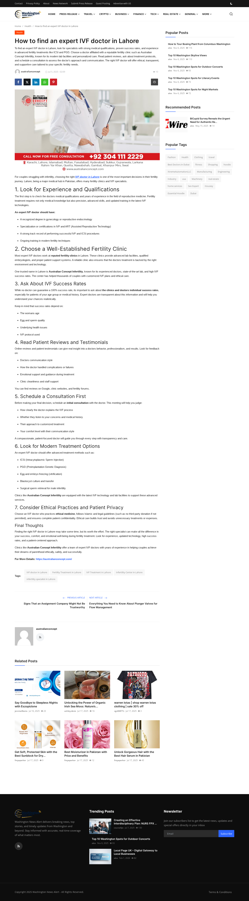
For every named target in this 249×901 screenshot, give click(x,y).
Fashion (172, 157)
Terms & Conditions (220, 892)
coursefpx (118, 827)
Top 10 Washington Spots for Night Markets (193, 89)
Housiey (209, 186)
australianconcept (46, 628)
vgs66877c (119, 711)
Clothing (198, 157)
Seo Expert (193, 186)
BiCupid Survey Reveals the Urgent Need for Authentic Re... (210, 120)
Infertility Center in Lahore (129, 572)
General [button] (190, 14)
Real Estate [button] (170, 14)
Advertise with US (122, 3)
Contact (19, 3)
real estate (213, 178)
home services (175, 186)
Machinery (197, 178)
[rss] (19, 846)
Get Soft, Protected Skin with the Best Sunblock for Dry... (36, 753)
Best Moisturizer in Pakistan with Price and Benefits (85, 753)
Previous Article (76, 597)
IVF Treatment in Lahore (98, 572)
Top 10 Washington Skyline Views (187, 55)
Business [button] (121, 14)
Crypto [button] (104, 14)
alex (170, 47)
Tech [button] (153, 14)
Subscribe (226, 833)
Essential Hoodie (176, 193)
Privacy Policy (33, 3)
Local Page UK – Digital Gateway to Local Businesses (135, 852)
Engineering (224, 171)
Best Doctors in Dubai (178, 164)
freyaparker (20, 760)
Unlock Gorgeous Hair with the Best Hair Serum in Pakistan (134, 753)
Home (51, 14)
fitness (198, 164)
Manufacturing (204, 171)
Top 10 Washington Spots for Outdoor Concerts (195, 66)
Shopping (213, 164)
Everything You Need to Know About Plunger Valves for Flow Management (123, 605)
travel (211, 157)
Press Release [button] (68, 14)
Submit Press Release (81, 3)
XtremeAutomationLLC (179, 171)
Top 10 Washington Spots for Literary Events (193, 78)
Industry (172, 178)
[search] (231, 14)
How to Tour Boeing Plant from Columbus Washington (199, 44)
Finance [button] (138, 14)
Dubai (193, 193)
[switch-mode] (231, 3)
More (205, 14)
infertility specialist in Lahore (41, 579)
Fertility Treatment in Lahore (66, 572)
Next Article (96, 597)
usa (184, 178)
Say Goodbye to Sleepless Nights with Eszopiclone (36, 704)
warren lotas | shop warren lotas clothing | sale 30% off (135, 704)
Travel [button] (88, 14)
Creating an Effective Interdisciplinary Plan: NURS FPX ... (135, 821)
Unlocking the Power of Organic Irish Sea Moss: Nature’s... (85, 704)
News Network (60, 3)
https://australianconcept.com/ (54, 559)
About (46, 3)
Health (28, 26)
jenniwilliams (21, 711)
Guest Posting (103, 3)
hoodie (227, 164)
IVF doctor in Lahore (37, 572)
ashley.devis (70, 711)
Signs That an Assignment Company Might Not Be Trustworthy (54, 605)
